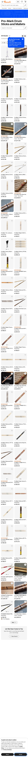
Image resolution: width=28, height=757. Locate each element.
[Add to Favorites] (9, 36)
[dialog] (14, 747)
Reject (7, 754)
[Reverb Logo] (7, 2)
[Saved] (22, 2)
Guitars (9, 8)
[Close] (22, 39)
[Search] (25, 5)
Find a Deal (4, 8)
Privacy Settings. (7, 749)
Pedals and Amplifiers (17, 8)
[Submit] (25, 28)
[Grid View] (23, 36)
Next (13, 622)
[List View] (25, 36)
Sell (18, 1)
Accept (20, 754)
